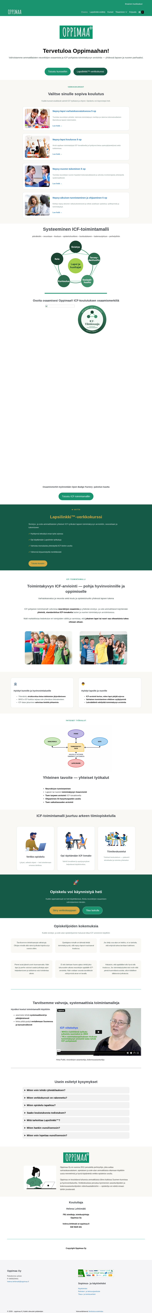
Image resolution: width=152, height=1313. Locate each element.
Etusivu (84, 12)
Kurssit (110, 12)
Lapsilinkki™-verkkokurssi (90, 71)
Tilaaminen (120, 12)
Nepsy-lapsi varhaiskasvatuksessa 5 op (74, 111)
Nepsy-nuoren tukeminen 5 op (69, 169)
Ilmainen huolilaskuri (133, 4)
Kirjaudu (132, 12)
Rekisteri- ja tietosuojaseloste (89, 1291)
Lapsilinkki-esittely (97, 12)
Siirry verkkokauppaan (64, 910)
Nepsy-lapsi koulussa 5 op (67, 139)
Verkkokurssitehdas (96, 1311)
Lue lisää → (57, 126)
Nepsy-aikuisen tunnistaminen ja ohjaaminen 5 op (80, 198)
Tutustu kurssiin (37, 563)
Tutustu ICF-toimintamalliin (76, 496)
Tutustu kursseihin (57, 71)
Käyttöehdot (82, 1288)
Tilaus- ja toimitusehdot (86, 1294)
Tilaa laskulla (92, 910)
